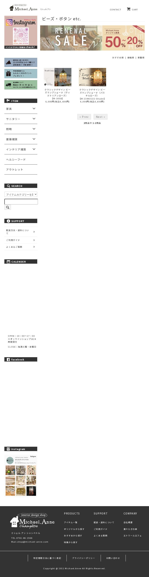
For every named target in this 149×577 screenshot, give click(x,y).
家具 (9, 109)
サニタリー (13, 119)
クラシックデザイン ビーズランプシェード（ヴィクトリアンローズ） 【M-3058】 (58, 94)
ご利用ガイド (13, 239)
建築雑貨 (12, 139)
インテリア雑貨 (16, 149)
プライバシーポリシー (83, 558)
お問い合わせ (113, 558)
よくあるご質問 (14, 246)
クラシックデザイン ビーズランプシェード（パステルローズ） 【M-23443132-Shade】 (92, 94)
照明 (9, 129)
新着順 (141, 57)
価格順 (130, 57)
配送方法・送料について (17, 232)
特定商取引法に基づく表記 (47, 558)
